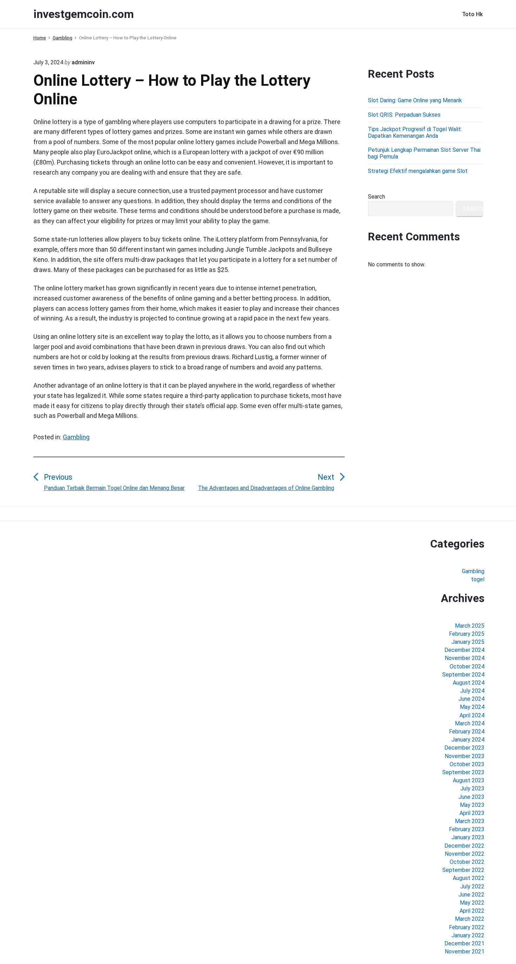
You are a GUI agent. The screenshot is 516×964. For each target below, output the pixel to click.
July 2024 (472, 690)
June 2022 (471, 894)
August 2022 (468, 878)
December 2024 (464, 650)
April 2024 (471, 715)
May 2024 (472, 707)
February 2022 (466, 927)
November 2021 (464, 951)
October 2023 (467, 764)
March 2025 (469, 625)
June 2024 (471, 698)
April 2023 (471, 813)
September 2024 (463, 674)
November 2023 (464, 756)
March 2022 (469, 919)
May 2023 (472, 805)
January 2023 (467, 837)
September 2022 (463, 870)
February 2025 (466, 633)
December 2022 (464, 845)
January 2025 (467, 642)
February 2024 (466, 731)
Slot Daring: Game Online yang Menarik (415, 100)
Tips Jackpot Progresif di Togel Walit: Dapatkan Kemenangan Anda (415, 132)
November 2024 (464, 658)
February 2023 (466, 829)
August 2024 (468, 682)
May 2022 (472, 902)
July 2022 (472, 886)
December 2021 (464, 943)
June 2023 (471, 797)
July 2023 (472, 788)
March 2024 (469, 723)
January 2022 (467, 935)
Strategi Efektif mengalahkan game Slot (418, 171)
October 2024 (467, 666)
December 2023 (464, 747)
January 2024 (467, 739)
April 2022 (471, 910)
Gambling (76, 437)
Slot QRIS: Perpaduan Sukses (404, 114)
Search (376, 196)
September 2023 (463, 772)
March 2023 (469, 821)
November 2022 (464, 853)
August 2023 (468, 780)
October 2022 (467, 862)
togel (477, 579)
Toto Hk (472, 14)
